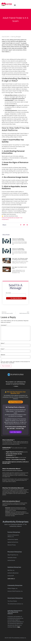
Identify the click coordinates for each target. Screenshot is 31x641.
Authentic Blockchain (13, 573)
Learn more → (11, 578)
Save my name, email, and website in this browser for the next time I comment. (15, 362)
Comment (4, 325)
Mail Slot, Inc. (11, 570)
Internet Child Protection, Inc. (15, 591)
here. (18, 627)
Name (3, 343)
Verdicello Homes (12, 557)
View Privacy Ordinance (16, 402)
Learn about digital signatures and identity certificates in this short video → (15, 462)
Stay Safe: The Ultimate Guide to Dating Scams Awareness (20, 259)
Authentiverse (11, 560)
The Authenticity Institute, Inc (15, 603)
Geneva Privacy (12, 545)
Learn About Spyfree (15, 432)
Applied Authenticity (13, 542)
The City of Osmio (12, 601)
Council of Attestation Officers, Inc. (13, 535)
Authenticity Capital (13, 539)
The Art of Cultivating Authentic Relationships (18, 239)
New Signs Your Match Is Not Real (19, 267)
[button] (15, 5)
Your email (8, 292)
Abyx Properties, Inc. (13, 554)
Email (3, 348)
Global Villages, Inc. (13, 588)
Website (3, 354)
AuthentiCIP (11, 575)
